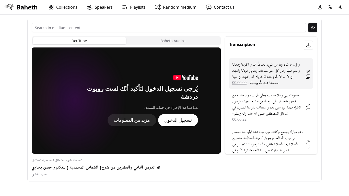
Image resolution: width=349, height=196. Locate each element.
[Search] (312, 27)
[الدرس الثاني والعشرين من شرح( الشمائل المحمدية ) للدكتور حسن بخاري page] (159, 167)
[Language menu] (330, 7)
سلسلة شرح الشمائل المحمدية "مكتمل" (57, 160)
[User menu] (319, 7)
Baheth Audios (172, 40)
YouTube (79, 40)
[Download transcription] (308, 45)
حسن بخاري (39, 174)
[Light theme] (340, 7)
